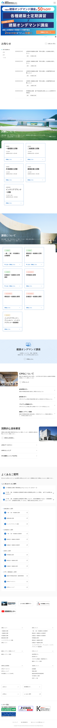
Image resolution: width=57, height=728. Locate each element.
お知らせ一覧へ (52, 43)
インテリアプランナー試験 (13, 524)
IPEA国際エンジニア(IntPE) (7, 673)
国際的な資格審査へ (9, 437)
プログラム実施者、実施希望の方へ (40, 658)
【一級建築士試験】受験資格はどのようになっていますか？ (20, 487)
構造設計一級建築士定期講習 (13, 539)
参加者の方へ (35, 656)
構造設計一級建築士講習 (12, 560)
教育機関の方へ (27, 686)
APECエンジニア (10, 587)
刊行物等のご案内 (36, 675)
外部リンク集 (35, 678)
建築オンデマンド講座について (8, 651)
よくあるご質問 (27, 694)
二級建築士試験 (4, 633)
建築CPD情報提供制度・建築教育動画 (15, 575)
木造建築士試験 (4, 635)
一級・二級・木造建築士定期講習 (14, 533)
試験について (52, 136)
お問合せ (4, 694)
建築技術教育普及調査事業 (38, 673)
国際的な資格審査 (5, 665)
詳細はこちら (30, 359)
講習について (52, 240)
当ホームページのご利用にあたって (37, 722)
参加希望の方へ (35, 654)
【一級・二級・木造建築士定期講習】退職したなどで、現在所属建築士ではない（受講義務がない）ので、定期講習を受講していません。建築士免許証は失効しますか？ (28, 499)
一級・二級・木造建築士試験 (13, 512)
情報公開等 (34, 671)
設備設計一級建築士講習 (12, 566)
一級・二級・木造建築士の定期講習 (40, 630)
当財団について (35, 665)
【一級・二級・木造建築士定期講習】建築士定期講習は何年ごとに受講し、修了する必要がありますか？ (28, 493)
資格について (4, 642)
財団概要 (34, 668)
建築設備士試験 (10, 518)
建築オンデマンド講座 (6, 654)
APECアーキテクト (11, 581)
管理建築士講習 (10, 554)
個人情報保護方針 (24, 722)
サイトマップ (15, 722)
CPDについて (25, 382)
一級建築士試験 (4, 630)
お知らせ (4, 686)
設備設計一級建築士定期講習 (13, 545)
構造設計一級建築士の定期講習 (39, 633)
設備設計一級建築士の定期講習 (39, 635)
